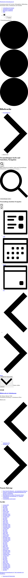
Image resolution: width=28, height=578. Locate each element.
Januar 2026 (5, 512)
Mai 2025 (5, 519)
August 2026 (6, 505)
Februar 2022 (6, 563)
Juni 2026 (5, 506)
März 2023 (5, 546)
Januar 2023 (5, 549)
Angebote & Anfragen (8, 9)
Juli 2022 (5, 557)
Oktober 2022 (6, 553)
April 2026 (5, 508)
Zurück (9, 17)
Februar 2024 (6, 534)
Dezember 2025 (6, 514)
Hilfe (4, 11)
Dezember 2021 (6, 564)
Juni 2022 (5, 558)
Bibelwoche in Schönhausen (8, 393)
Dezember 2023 (6, 537)
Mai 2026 (5, 507)
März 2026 (5, 510)
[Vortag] (15, 332)
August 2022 (6, 555)
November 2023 (6, 538)
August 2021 (6, 568)
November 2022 (6, 551)
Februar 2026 (6, 511)
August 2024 (6, 528)
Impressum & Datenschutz (9, 576)
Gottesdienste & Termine (8, 8)
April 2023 (5, 545)
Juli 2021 (5, 570)
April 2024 (5, 532)
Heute (1, 375)
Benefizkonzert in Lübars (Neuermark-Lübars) (13, 495)
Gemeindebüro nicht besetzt (9, 498)
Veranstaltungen (6, 112)
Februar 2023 (6, 547)
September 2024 (6, 527)
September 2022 (6, 554)
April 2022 (5, 560)
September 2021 (6, 567)
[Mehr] (4, 15)
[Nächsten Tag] (15, 373)
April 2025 (5, 520)
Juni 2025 (5, 518)
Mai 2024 (5, 531)
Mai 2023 (5, 544)
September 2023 (6, 540)
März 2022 (5, 562)
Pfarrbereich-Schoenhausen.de (7, 1)
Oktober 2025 (6, 516)
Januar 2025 (5, 523)
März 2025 (5, 521)
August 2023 (6, 541)
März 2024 (5, 533)
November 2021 (6, 566)
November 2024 (6, 525)
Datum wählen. (16, 385)
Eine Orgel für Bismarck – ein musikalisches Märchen (15, 491)
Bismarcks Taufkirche (8, 10)
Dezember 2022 (6, 550)
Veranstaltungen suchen (6, 198)
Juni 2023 (5, 542)
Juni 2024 (5, 529)
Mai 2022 (5, 559)
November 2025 (6, 515)
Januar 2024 (5, 536)
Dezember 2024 (6, 524)
